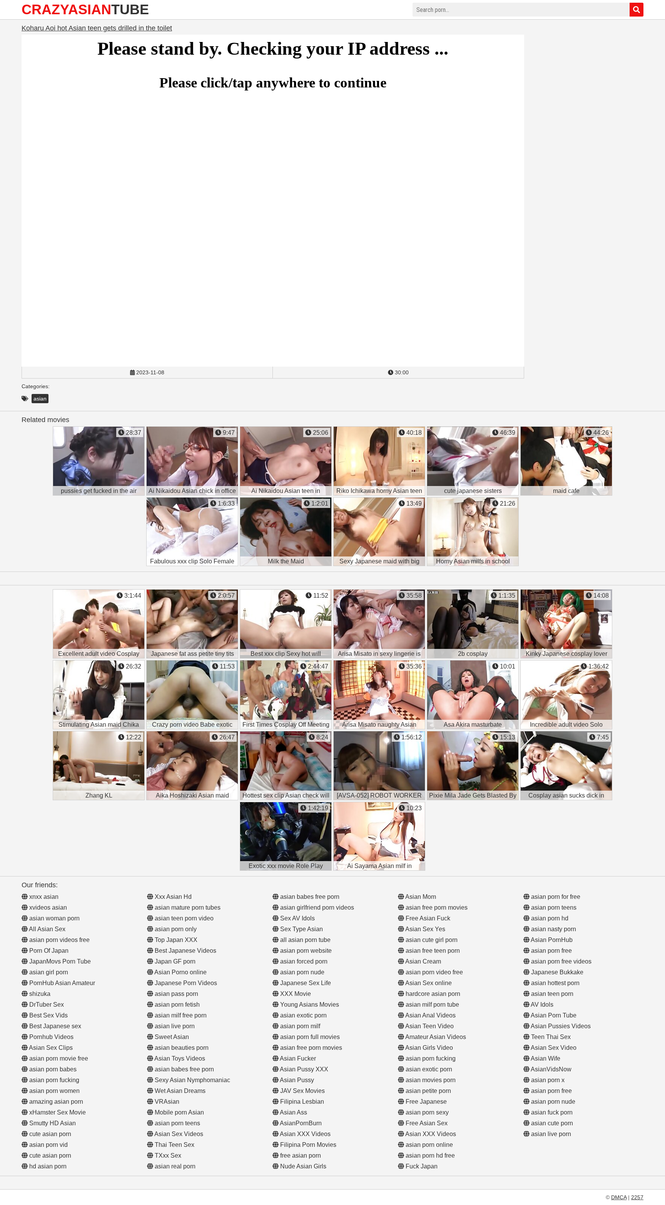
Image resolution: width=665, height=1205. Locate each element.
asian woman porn (54, 918)
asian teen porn (551, 993)
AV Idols (541, 1004)
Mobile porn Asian (178, 1112)
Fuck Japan (421, 1166)
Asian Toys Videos (179, 1058)
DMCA (619, 1197)
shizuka (39, 993)
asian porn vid (48, 1144)
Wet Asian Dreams (179, 1091)
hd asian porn (47, 1166)
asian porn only (175, 929)
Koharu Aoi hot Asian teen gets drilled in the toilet (97, 28)
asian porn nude (301, 972)
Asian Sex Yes (424, 929)
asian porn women (54, 1091)
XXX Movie (295, 993)
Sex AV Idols (297, 918)
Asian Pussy (296, 1080)
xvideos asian (47, 907)
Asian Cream (422, 961)
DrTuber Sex (46, 1004)
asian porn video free (433, 972)
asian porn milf (299, 1026)
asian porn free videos (560, 961)
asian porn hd (549, 918)
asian (40, 399)
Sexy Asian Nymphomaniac (191, 1080)
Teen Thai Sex (550, 1037)
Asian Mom (420, 896)
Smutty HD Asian (52, 1123)
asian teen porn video (183, 918)
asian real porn (174, 1166)
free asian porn (300, 1155)
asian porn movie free (58, 1058)
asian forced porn (303, 961)
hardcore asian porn (432, 993)
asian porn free (551, 950)
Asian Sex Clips (50, 1047)
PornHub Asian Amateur (61, 983)
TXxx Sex (167, 1155)
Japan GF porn (174, 961)
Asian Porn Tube (553, 1015)
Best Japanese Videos (184, 950)
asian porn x (547, 1080)
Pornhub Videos (51, 1037)
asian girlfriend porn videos (316, 907)
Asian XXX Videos (305, 1134)
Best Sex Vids (48, 1015)
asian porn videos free (59, 940)
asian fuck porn (551, 1112)
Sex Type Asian (301, 929)
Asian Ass (293, 1112)
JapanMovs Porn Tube (59, 961)
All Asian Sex (46, 929)
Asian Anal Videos (430, 1015)
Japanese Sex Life (305, 983)
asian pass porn (175, 993)
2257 (637, 1197)
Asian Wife (545, 1058)
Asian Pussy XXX (303, 1069)
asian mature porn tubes (187, 907)
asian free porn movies (310, 1047)
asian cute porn (551, 1123)
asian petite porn (427, 1091)
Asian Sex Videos (178, 1134)
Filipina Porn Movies (307, 1144)
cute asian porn (49, 1134)
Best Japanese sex (54, 1026)
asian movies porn (430, 1080)
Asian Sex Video (553, 1047)
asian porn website (305, 950)
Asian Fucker (297, 1058)
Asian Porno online (180, 972)
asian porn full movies (309, 1037)
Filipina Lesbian (301, 1101)
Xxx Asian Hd (172, 896)
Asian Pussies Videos (560, 1026)
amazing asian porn (55, 1101)
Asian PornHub (551, 940)
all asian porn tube (305, 940)
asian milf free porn (180, 1015)
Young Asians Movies (309, 1004)
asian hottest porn (555, 983)
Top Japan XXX (175, 940)
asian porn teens (176, 1123)
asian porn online (428, 1144)
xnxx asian (43, 896)
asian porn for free (555, 896)
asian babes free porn (183, 1069)
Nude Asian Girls (302, 1166)
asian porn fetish (176, 1004)
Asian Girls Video (428, 1047)
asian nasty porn (553, 929)
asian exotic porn (303, 1015)
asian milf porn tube (431, 1004)
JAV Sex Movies (302, 1091)
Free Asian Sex (426, 1123)
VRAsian (166, 1101)
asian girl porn (48, 972)
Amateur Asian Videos (435, 1037)
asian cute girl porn (431, 940)
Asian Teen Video (429, 1026)
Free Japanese (425, 1101)
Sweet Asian (171, 1037)
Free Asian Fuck (427, 918)
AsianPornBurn (300, 1123)
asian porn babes (52, 1069)
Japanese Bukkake (556, 972)
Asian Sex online (428, 983)
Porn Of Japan (48, 950)
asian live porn (174, 1026)
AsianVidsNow (550, 1069)
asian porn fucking (53, 1080)
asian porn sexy (426, 1112)
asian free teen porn (432, 950)
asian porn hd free (429, 1155)
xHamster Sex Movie (57, 1112)
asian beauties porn (181, 1047)
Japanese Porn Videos (185, 983)
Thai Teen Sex (173, 1144)
